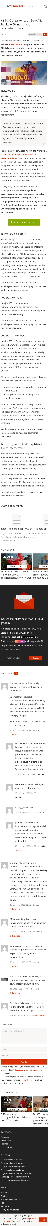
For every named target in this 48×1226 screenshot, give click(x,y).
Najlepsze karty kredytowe (13, 1166)
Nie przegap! (7, 549)
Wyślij (24, 1062)
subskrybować (26, 1080)
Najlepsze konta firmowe (12, 1163)
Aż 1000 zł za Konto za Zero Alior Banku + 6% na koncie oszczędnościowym (22, 24)
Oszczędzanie (7, 1147)
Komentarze (7, 673)
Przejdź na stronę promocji (24, 222)
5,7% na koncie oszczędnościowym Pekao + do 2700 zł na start (15, 1117)
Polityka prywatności (10, 1209)
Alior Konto (6, 537)
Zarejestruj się (21, 1070)
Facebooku (16, 636)
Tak (43, 1220)
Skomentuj (6, 1024)
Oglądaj (20, 641)
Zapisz (36, 658)
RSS (2, 1203)
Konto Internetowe (20, 537)
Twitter (4, 1196)
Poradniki (5, 1137)
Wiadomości (6, 1140)
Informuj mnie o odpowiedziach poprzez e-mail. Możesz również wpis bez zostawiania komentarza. (22, 1079)
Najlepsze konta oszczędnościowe (16, 1173)
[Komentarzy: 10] (45, 34)
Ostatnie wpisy (9, 1092)
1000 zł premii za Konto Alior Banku (21, 533)
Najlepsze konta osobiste (12, 1159)
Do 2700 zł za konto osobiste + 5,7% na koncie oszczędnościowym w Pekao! (16, 574)
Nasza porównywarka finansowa (15, 1180)
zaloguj (36, 1070)
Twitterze (6, 641)
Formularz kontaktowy (11, 1199)
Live (14, 6)
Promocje (5, 1143)
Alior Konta (16, 44)
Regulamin (5, 1206)
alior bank (42, 533)
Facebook (5, 1192)
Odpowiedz (15, 734)
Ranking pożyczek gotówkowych (15, 1176)
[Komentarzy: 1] (29, 566)
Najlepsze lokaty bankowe (12, 1170)
